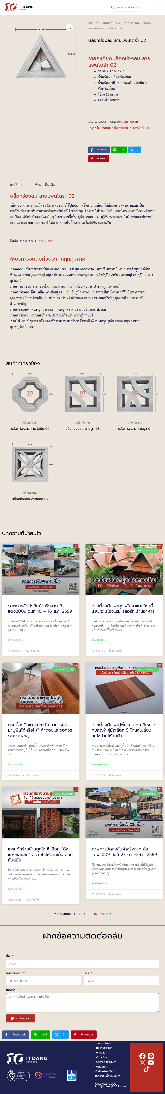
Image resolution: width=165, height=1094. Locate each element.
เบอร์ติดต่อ (14, 973)
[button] (158, 7)
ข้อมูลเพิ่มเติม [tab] (45, 185)
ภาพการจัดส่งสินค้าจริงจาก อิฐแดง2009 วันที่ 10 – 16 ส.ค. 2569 (40, 609)
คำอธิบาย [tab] (16, 185)
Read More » (15, 639)
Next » (105, 913)
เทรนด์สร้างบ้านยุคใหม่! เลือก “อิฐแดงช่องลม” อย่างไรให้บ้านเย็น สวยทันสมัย (40, 854)
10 (95, 913)
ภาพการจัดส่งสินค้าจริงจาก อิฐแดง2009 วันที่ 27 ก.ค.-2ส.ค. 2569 (124, 852)
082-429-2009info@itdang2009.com (110, 1085)
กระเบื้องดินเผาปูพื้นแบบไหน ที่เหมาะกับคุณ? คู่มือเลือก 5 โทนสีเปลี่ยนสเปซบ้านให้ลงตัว (123, 730)
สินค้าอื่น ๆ (110, 23)
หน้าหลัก (93, 23)
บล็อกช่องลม (130, 23)
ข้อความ (12, 990)
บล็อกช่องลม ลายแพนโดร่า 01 (130, 127)
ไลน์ (87, 973)
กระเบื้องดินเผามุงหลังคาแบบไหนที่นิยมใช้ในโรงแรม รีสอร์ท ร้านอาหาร (123, 609)
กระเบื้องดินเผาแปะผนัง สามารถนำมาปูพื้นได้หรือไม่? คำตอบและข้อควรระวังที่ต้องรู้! (40, 730)
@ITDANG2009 (41, 241)
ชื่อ (8, 956)
